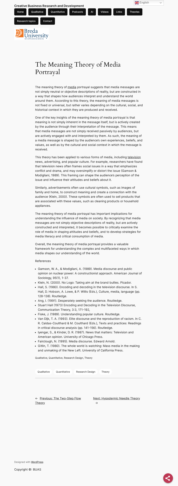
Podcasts (77, 11)
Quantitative (58, 11)
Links (119, 11)
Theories (135, 11)
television (134, 157)
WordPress (37, 461)
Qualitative (37, 11)
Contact (47, 20)
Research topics (26, 20)
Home (20, 11)
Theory (88, 357)
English (144, 2)
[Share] (168, 478)
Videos (105, 11)
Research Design (73, 357)
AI (92, 11)
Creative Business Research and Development (49, 6)
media (72, 87)
